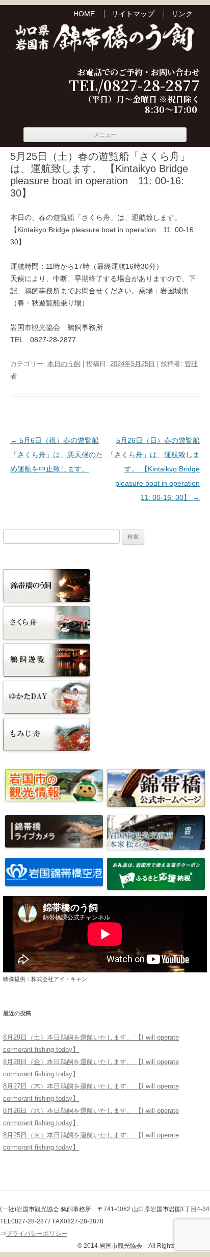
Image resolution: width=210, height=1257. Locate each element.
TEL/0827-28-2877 (134, 85)
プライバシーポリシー (36, 1233)
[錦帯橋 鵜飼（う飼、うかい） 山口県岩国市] (105, 38)
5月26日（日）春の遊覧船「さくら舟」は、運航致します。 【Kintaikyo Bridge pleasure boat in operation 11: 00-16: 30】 (157, 468)
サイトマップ (133, 14)
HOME (84, 14)
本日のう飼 (64, 364)
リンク (182, 14)
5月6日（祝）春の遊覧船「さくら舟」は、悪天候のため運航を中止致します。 (56, 454)
